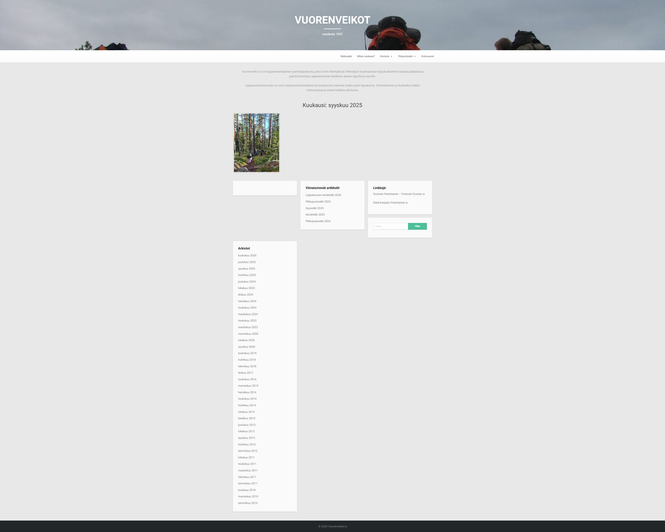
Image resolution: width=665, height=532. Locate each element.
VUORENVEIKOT (332, 20)
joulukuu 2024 (247, 281)
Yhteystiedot (405, 56)
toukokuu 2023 (247, 320)
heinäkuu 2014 (247, 392)
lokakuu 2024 (246, 288)
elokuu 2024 (245, 294)
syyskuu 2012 (246, 437)
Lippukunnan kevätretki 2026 (323, 195)
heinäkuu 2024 (247, 301)
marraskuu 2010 (248, 496)
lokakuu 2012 (246, 431)
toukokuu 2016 (247, 379)
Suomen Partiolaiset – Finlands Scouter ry (399, 194)
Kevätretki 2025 (315, 214)
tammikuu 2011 (248, 483)
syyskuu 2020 (246, 346)
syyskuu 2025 (246, 268)
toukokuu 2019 (247, 353)
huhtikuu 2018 (247, 359)
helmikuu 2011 (247, 477)
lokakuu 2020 (246, 340)
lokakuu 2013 (246, 412)
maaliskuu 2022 (248, 327)
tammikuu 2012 (248, 450)
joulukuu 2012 (247, 425)
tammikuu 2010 (248, 503)
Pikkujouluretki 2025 (318, 201)
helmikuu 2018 (247, 366)
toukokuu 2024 (247, 307)
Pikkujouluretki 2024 (318, 221)
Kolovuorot (427, 56)
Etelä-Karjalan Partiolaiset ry (390, 202)
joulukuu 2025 (247, 262)
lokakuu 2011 (246, 457)
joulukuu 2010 (247, 490)
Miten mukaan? (366, 56)
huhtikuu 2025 (247, 275)
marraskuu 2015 (248, 385)
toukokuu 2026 (247, 255)
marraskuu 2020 (248, 333)
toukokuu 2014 (247, 398)
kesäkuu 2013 (246, 418)
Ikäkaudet (346, 56)
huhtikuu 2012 (247, 444)
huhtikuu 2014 (247, 405)
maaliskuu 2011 (248, 470)
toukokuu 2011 (247, 463)
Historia (384, 56)
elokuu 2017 (245, 372)
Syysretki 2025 (315, 208)
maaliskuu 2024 (248, 314)
